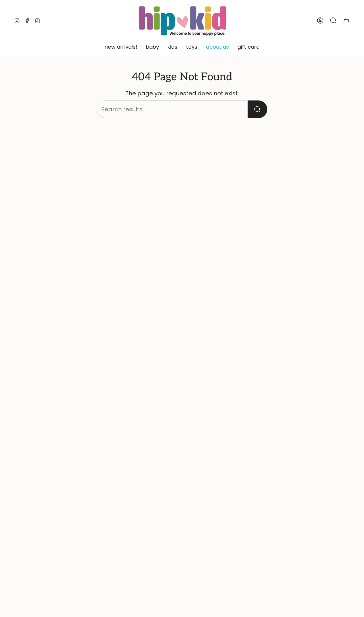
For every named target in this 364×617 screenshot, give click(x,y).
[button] (121, 47)
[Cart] (346, 20)
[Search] (257, 109)
